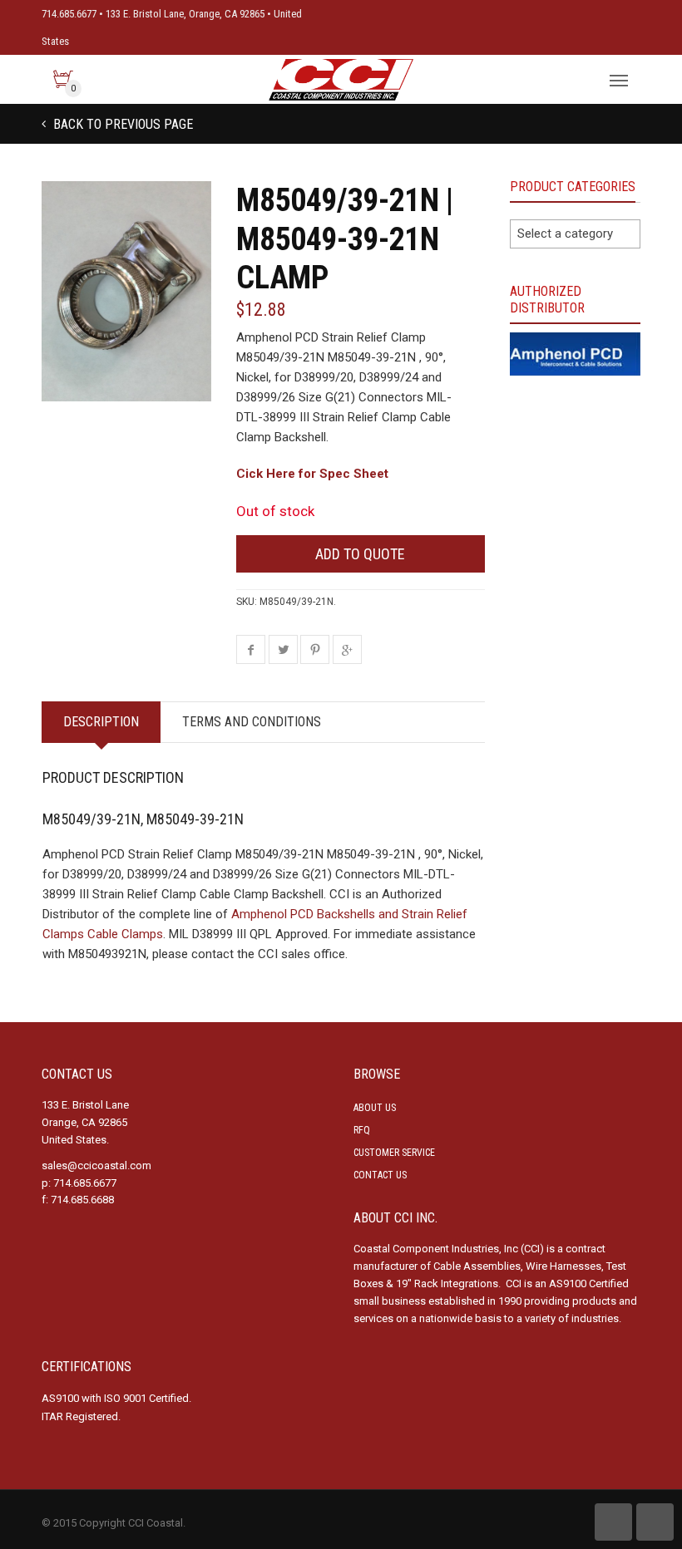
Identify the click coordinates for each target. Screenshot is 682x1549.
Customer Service (394, 1152)
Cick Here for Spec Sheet (312, 473)
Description (101, 722)
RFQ (361, 1130)
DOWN (655, 1522)
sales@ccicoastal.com (96, 1165)
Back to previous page (121, 124)
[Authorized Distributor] (575, 353)
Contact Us (380, 1175)
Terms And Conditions (251, 722)
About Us (374, 1108)
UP (613, 1522)
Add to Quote (360, 554)
